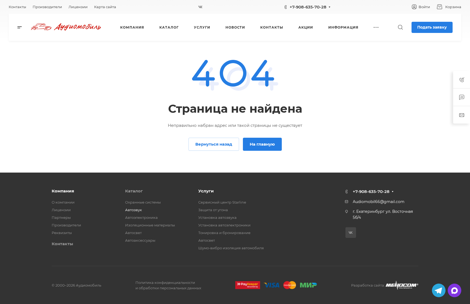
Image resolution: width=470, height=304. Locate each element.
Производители (66, 225)
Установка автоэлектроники (224, 225)
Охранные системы (143, 202)
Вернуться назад (213, 144)
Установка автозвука (217, 217)
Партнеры (61, 217)
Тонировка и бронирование (224, 233)
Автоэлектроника (141, 217)
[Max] (454, 290)
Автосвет (133, 233)
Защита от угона (213, 210)
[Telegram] (439, 290)
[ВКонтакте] (200, 7)
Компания (63, 191)
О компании (63, 202)
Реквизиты (62, 233)
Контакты (62, 243)
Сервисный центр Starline (222, 202)
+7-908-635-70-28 (308, 7)
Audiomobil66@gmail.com (378, 201)
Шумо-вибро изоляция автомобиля (231, 248)
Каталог (134, 191)
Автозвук (133, 210)
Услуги (206, 191)
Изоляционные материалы (150, 225)
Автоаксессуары (140, 240)
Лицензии (61, 210)
